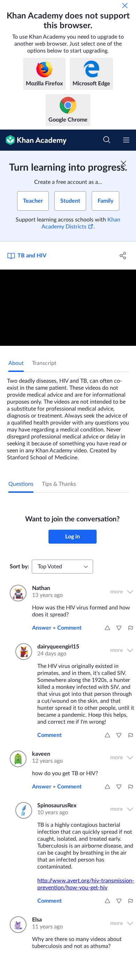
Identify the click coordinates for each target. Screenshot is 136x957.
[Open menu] (126, 140)
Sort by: (19, 566)
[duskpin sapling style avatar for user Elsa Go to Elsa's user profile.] (17, 924)
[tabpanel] (68, 416)
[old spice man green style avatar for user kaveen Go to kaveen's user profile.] (17, 758)
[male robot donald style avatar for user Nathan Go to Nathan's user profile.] (17, 593)
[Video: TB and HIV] (68, 308)
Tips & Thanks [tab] (59, 484)
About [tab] (16, 363)
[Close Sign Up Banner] (123, 163)
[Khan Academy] (33, 140)
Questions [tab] (20, 484)
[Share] (123, 256)
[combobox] (62, 567)
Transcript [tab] (44, 363)
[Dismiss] (124, 5)
